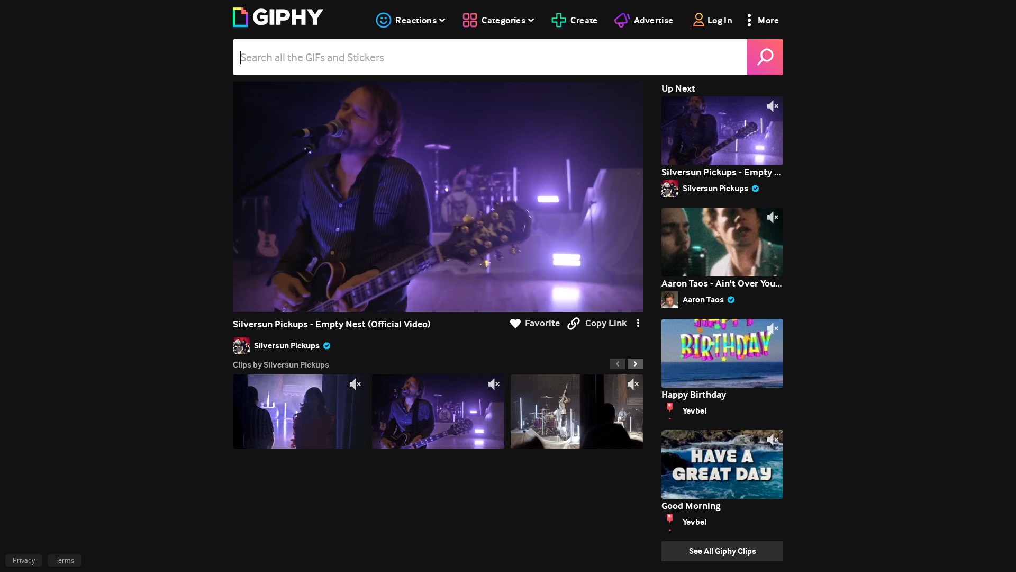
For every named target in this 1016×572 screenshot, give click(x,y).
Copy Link (606, 323)
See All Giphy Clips (722, 551)
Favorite (542, 323)
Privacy (24, 560)
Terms (64, 560)
